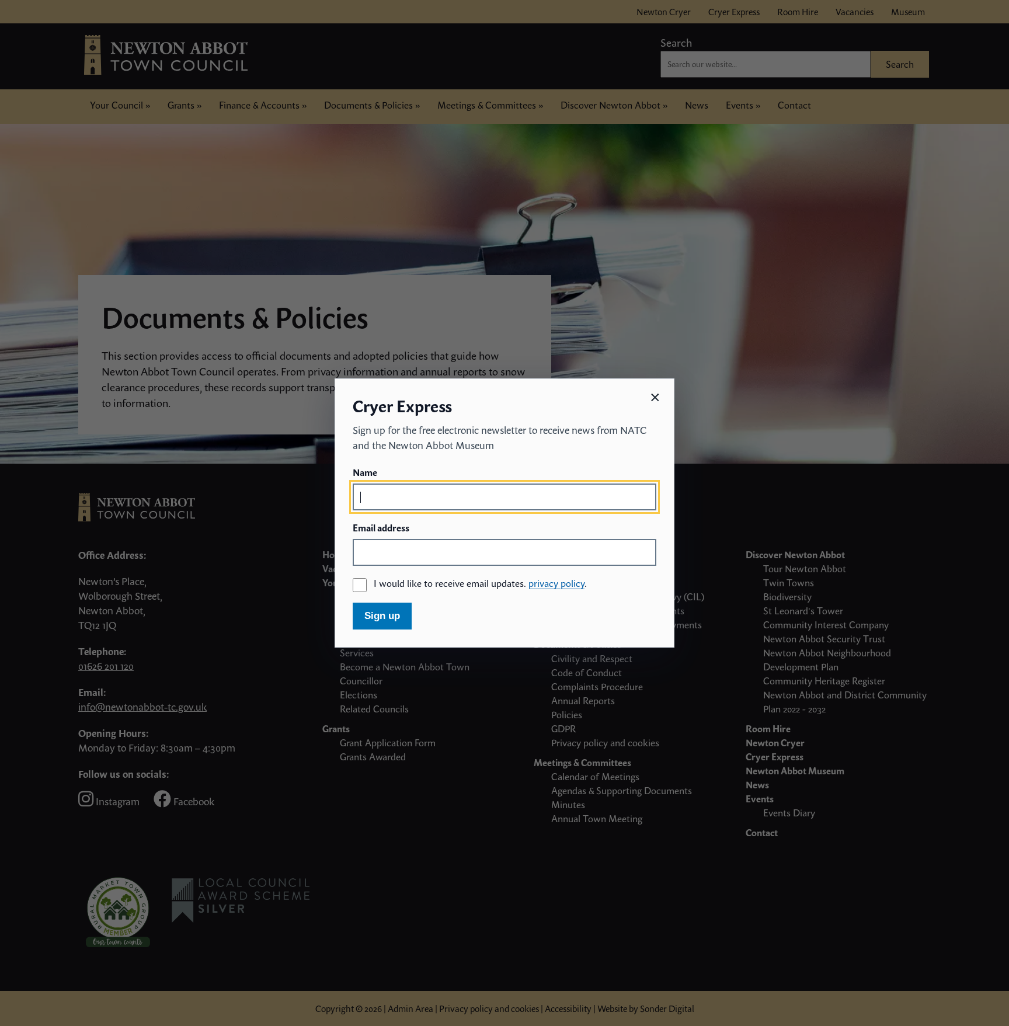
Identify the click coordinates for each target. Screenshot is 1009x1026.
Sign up (382, 615)
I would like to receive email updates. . (480, 583)
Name (365, 472)
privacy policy (556, 583)
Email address (381, 527)
